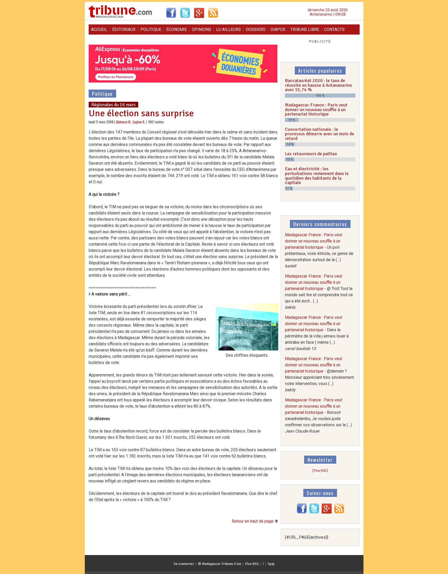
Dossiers (255, 29)
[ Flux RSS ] (320, 470)
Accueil (99, 29)
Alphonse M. (123, 121)
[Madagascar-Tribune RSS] (339, 512)
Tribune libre (304, 29)
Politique (151, 29)
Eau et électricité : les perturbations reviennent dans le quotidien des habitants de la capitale (317, 175)
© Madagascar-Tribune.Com (219, 564)
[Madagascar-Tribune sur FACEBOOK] (302, 512)
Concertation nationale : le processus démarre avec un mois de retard (319, 133)
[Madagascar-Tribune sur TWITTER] (314, 512)
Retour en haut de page (253, 521)
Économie (176, 29)
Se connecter (184, 564)
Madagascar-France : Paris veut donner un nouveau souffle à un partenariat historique (316, 109)
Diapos (277, 29)
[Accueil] (120, 17)
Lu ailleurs (228, 29)
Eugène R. (139, 121)
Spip (271, 564)
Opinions (201, 29)
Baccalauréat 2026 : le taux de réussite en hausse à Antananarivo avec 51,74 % (318, 85)
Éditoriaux (124, 29)
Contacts (334, 29)
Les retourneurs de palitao (311, 154)
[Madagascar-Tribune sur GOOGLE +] (326, 512)
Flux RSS (252, 564)
